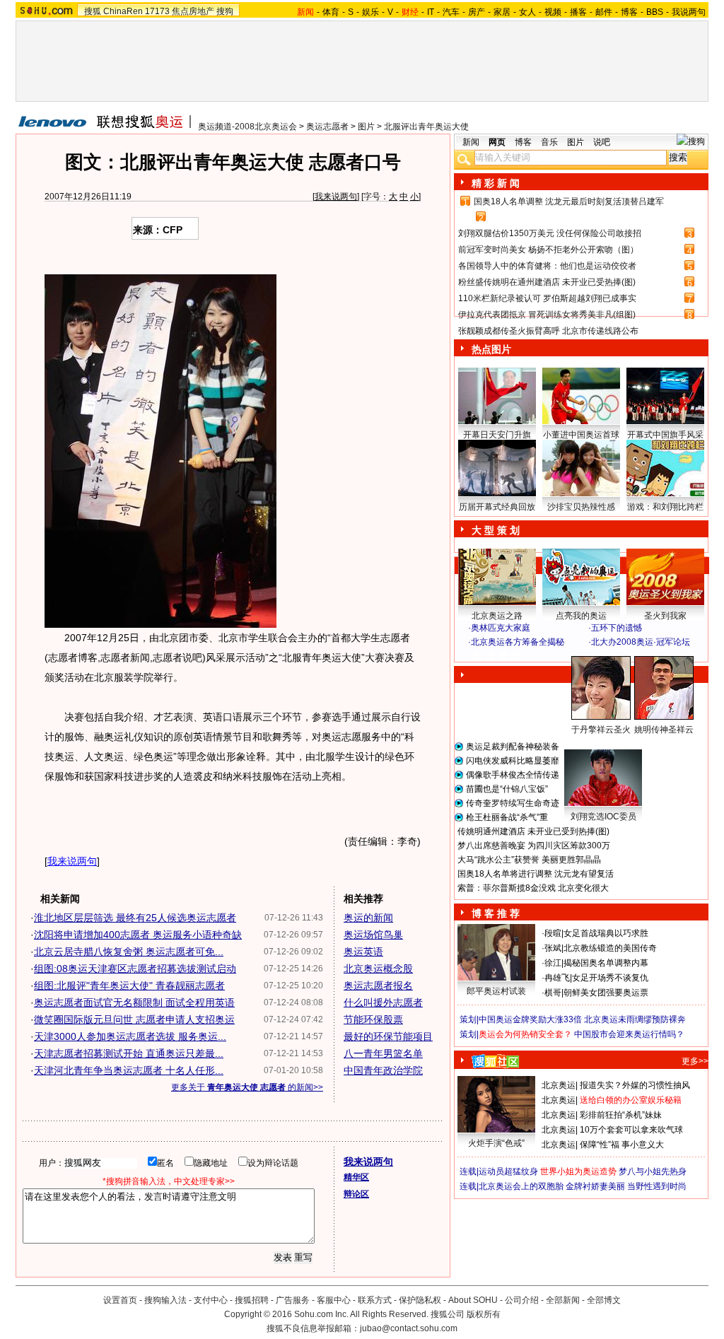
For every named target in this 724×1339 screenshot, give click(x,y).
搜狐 (92, 11)
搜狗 (224, 11)
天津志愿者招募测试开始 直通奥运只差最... (128, 1053)
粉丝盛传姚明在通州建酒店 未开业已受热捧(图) (547, 282)
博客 (629, 12)
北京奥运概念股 (378, 968)
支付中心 (211, 1300)
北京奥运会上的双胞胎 (521, 1186)
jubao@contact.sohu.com (408, 1328)
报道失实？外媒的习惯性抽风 (635, 1085)
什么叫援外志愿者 (383, 1002)
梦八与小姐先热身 (653, 1171)
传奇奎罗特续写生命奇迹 (512, 803)
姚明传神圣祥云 (664, 730)
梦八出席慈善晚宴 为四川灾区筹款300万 (533, 845)
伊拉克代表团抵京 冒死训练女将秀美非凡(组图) (547, 315)
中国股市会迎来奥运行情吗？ (629, 1034)
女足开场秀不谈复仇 (610, 978)
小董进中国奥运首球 (581, 435)
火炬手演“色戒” (496, 1143)
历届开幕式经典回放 (497, 507)
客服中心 (334, 1300)
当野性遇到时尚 (657, 1186)
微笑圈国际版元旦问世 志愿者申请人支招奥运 (134, 1019)
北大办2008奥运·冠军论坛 (640, 642)
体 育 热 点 (588, 743)
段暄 (552, 933)
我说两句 (689, 12)
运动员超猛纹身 (508, 1171)
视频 (552, 12)
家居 (502, 12)
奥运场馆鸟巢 (373, 934)
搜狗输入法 (165, 1300)
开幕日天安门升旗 (497, 435)
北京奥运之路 (497, 616)
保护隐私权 (420, 1300)
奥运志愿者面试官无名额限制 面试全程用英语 (134, 1002)
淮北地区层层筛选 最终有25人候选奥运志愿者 (135, 917)
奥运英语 (363, 951)
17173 (157, 11)
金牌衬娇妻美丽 (595, 1186)
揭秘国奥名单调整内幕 (606, 963)
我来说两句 (336, 196)
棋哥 (552, 993)
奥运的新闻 (368, 917)
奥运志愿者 (327, 126)
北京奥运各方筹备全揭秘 (517, 642)
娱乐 (370, 12)
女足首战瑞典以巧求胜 (606, 933)
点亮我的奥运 (581, 616)
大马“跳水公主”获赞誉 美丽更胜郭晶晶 (529, 860)
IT (430, 12)
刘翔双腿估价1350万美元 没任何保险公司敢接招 (549, 233)
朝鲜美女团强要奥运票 (606, 993)
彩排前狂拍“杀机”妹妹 (621, 1115)
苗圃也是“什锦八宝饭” (507, 789)
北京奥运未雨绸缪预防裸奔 (635, 1019)
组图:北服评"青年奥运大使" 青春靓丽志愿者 (129, 985)
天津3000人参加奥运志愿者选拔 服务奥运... (130, 1036)
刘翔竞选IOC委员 (603, 816)
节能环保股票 (373, 1019)
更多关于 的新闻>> (247, 1087)
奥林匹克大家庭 (500, 628)
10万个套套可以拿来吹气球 (631, 1130)
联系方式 (375, 1300)
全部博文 (604, 1300)
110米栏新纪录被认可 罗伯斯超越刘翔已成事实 (547, 298)
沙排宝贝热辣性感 (581, 507)
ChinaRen (123, 11)
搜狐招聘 (252, 1300)
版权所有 (484, 1314)
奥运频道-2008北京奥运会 (247, 126)
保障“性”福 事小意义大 (622, 1145)
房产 (476, 12)
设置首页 (120, 1300)
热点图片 (491, 349)
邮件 (603, 12)
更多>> (695, 1061)
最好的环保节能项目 (388, 1036)
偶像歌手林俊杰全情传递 (512, 775)
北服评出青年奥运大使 (426, 126)
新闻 (470, 142)
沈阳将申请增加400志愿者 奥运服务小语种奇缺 (138, 934)
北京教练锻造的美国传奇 (610, 948)
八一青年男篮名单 (383, 1053)
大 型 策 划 (496, 530)
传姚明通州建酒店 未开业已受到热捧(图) (533, 831)
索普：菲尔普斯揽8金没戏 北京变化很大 (533, 888)
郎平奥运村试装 (496, 991)
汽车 (451, 12)
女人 (527, 12)
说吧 (601, 142)
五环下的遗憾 (616, 628)
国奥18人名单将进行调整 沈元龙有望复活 (535, 874)
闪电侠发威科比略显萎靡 (512, 761)
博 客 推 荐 (496, 913)
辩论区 (356, 1194)
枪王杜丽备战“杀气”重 (507, 817)
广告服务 (293, 1300)
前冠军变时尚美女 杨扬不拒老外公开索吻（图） (548, 250)
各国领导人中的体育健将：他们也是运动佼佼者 (547, 266)
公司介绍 (522, 1300)
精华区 (356, 1177)
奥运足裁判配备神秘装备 (512, 747)
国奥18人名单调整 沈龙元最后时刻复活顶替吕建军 (569, 201)
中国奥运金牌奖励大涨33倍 (530, 1019)
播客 (578, 12)
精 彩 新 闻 (496, 183)
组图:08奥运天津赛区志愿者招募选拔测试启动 (135, 968)
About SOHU (473, 1300)
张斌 (552, 948)
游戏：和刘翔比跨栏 (665, 507)
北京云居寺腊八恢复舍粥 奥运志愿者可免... (128, 951)
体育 (330, 12)
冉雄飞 (557, 978)
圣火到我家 (665, 616)
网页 (497, 142)
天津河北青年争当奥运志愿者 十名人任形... (128, 1070)
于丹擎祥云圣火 (601, 730)
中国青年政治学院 (383, 1070)
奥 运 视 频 (496, 655)
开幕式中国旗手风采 (665, 435)
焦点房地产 (193, 11)
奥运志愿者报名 (378, 985)
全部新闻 (563, 1300)
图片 (366, 126)
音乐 (549, 142)
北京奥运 (559, 1085)
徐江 (552, 963)
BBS (654, 12)
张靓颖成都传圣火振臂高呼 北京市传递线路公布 (548, 331)
